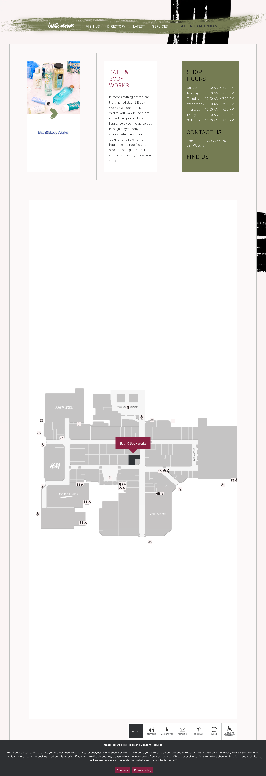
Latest (139, 26)
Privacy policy (142, 770)
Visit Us (93, 26)
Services (160, 26)
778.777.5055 (216, 141)
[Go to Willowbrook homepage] (61, 27)
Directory (116, 26)
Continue (122, 770)
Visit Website (195, 145)
